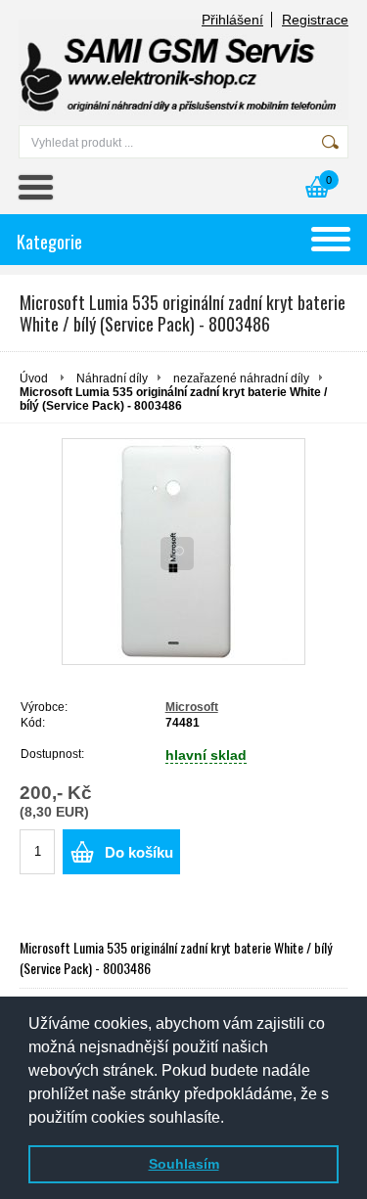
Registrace (315, 19)
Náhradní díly (112, 378)
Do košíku (139, 852)
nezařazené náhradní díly (241, 378)
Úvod (34, 378)
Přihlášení (232, 19)
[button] (231, 1119)
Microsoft (191, 707)
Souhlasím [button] (184, 1164)
